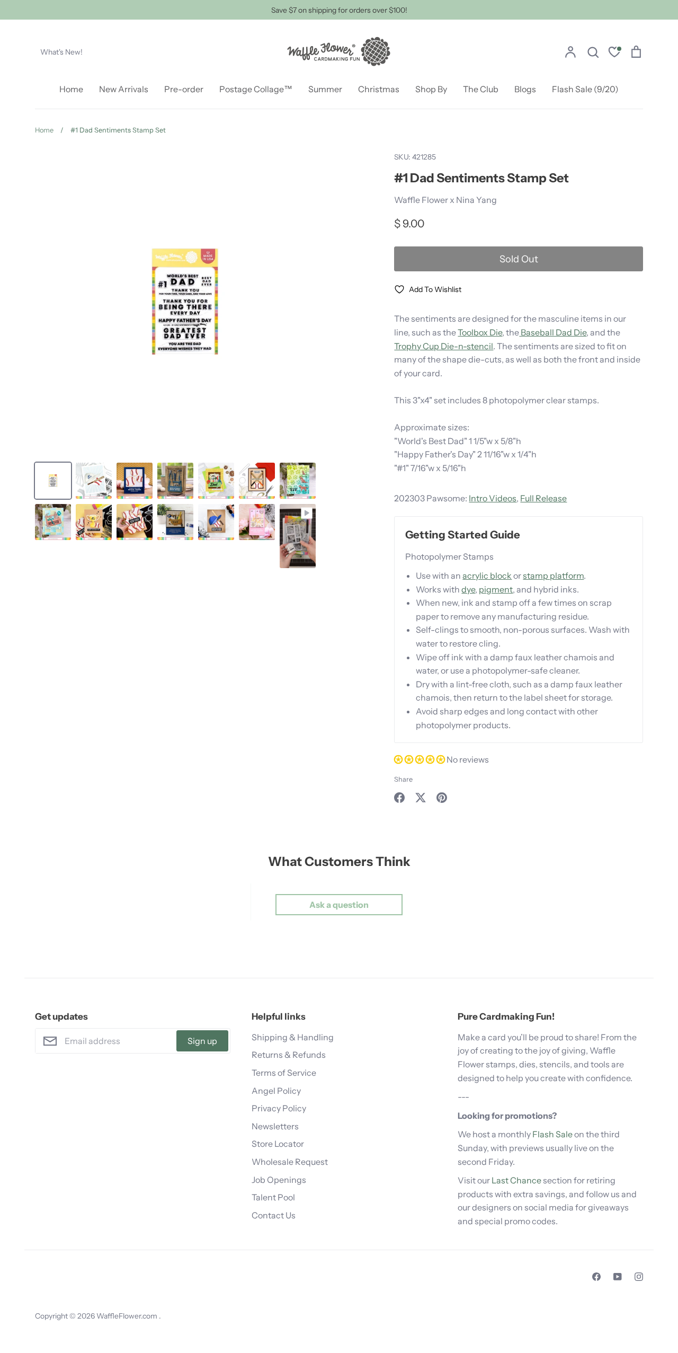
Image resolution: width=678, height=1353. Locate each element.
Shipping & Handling (293, 1037)
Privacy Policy (279, 1108)
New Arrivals (123, 89)
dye (468, 589)
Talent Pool (273, 1197)
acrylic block (487, 575)
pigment (496, 589)
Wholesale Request (290, 1161)
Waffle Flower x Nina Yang (445, 199)
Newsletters (275, 1126)
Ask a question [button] (339, 904)
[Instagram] (638, 1276)
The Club (480, 89)
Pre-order (183, 89)
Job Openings (279, 1179)
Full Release (543, 498)
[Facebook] (596, 1276)
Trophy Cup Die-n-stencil (443, 346)
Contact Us (274, 1215)
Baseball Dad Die (552, 332)
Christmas (378, 89)
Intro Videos (492, 498)
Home (71, 89)
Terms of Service (284, 1072)
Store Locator (278, 1143)
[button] (420, 759)
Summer (325, 89)
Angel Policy (276, 1090)
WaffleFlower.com (127, 1316)
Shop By (431, 89)
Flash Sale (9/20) (585, 89)
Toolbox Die (480, 332)
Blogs (525, 89)
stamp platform (553, 575)
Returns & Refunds (289, 1054)
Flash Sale (552, 1134)
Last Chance (516, 1180)
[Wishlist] (614, 53)
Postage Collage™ (255, 89)
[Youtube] (617, 1276)
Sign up (202, 1041)
